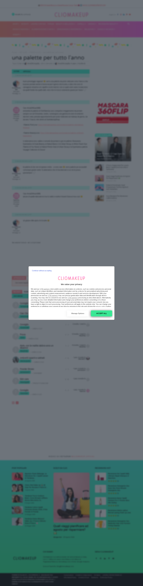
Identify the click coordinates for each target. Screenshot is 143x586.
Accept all (101, 313)
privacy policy (101, 306)
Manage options (77, 313)
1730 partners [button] (45, 289)
